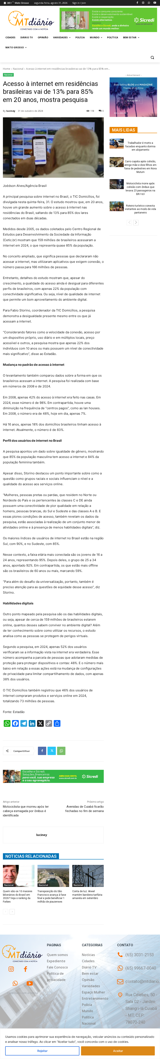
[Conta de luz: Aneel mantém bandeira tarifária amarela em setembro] (88, 876)
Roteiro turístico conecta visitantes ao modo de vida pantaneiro (140, 209)
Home (6, 69)
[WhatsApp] (148, 3)
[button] (152, 57)
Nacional (18, 69)
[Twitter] (52, 751)
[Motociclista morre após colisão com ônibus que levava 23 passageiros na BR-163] (117, 184)
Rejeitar (42, 1051)
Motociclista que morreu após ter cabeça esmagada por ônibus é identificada (26, 811)
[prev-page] (5, 911)
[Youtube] (154, 3)
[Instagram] (143, 3)
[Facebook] (137, 3)
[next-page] (12, 911)
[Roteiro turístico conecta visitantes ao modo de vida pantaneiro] (117, 206)
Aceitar (118, 1051)
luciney (10, 110)
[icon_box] (136, 971)
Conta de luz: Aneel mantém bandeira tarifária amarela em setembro (87, 895)
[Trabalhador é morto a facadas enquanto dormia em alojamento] (117, 144)
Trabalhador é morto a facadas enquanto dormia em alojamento (140, 146)
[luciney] (20, 835)
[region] (80, 1043)
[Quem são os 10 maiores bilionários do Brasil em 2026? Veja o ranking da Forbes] (18, 876)
